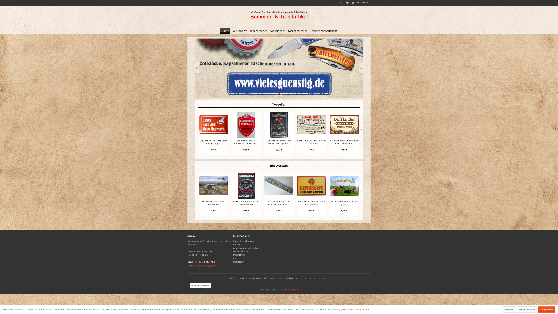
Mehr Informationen (359, 309)
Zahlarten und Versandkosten (247, 248)
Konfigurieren (546, 309)
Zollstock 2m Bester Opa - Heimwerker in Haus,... (246, 203)
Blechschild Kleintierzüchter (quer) (311, 203)
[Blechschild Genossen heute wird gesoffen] (279, 186)
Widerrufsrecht (240, 251)
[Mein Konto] (353, 3)
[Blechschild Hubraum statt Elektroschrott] (213, 186)
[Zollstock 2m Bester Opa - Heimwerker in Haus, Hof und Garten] (246, 186)
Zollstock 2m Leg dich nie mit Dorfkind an (344, 203)
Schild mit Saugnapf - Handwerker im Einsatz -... (246, 142)
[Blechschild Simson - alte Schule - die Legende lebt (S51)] (279, 125)
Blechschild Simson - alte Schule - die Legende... (279, 142)
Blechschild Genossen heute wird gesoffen (279, 203)
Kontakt (237, 244)
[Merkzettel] (347, 3)
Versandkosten (273, 278)
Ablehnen (509, 309)
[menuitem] (341, 3)
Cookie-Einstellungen (243, 241)
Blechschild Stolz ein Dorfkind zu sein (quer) (311, 142)
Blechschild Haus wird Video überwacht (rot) (213, 142)
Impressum (238, 261)
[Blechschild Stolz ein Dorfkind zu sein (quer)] (312, 125)
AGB (235, 258)
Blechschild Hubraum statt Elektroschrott (214, 203)
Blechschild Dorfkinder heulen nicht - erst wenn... (344, 142)
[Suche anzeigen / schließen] (341, 3)
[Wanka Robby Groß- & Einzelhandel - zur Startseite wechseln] (279, 15)
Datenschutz (239, 254)
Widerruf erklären (200, 285)
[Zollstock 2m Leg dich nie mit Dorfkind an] (344, 186)
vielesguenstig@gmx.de (206, 265)
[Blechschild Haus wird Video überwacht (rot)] (214, 125)
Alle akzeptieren (527, 309)
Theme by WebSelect (290, 289)
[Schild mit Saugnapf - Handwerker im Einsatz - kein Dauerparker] (246, 125)
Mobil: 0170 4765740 (201, 262)
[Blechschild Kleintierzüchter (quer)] (311, 186)
